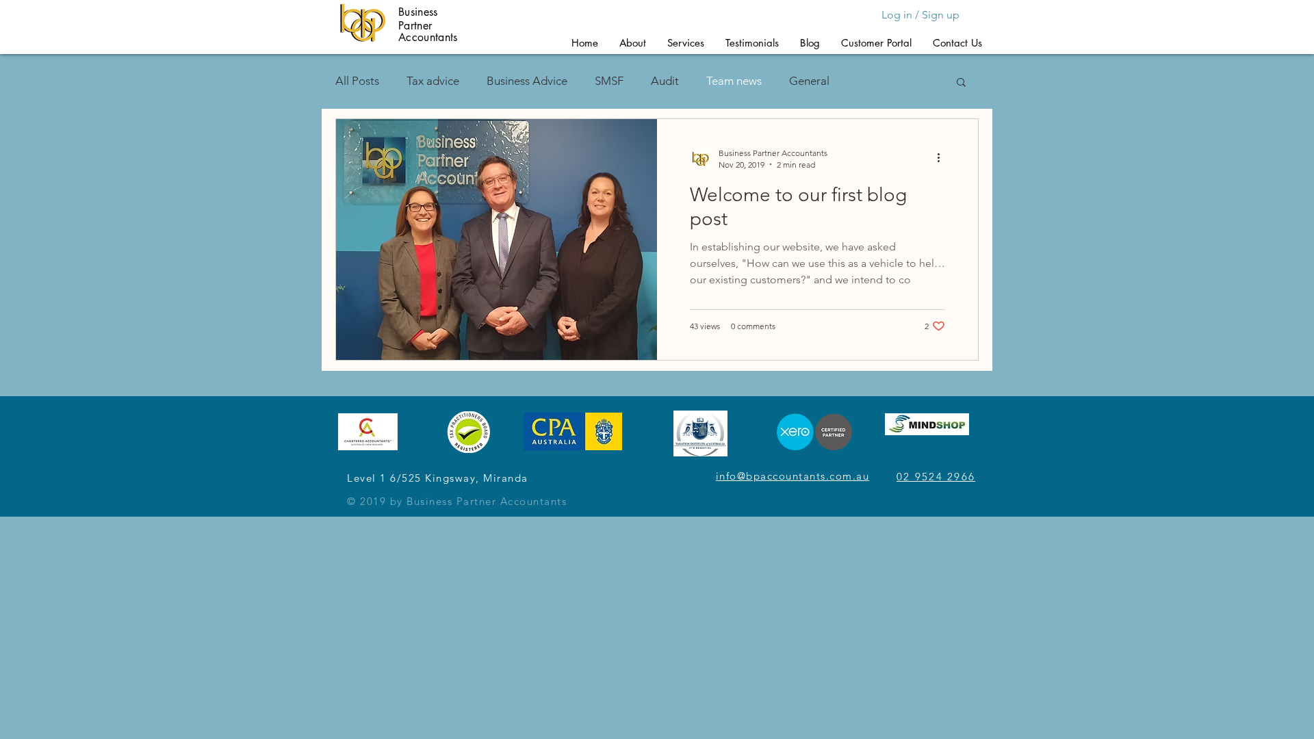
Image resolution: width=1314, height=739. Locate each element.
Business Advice (527, 81)
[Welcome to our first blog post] (496, 239)
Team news (734, 81)
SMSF (609, 81)
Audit (665, 81)
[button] (632, 42)
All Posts (357, 81)
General (809, 81)
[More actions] (943, 158)
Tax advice (433, 81)
